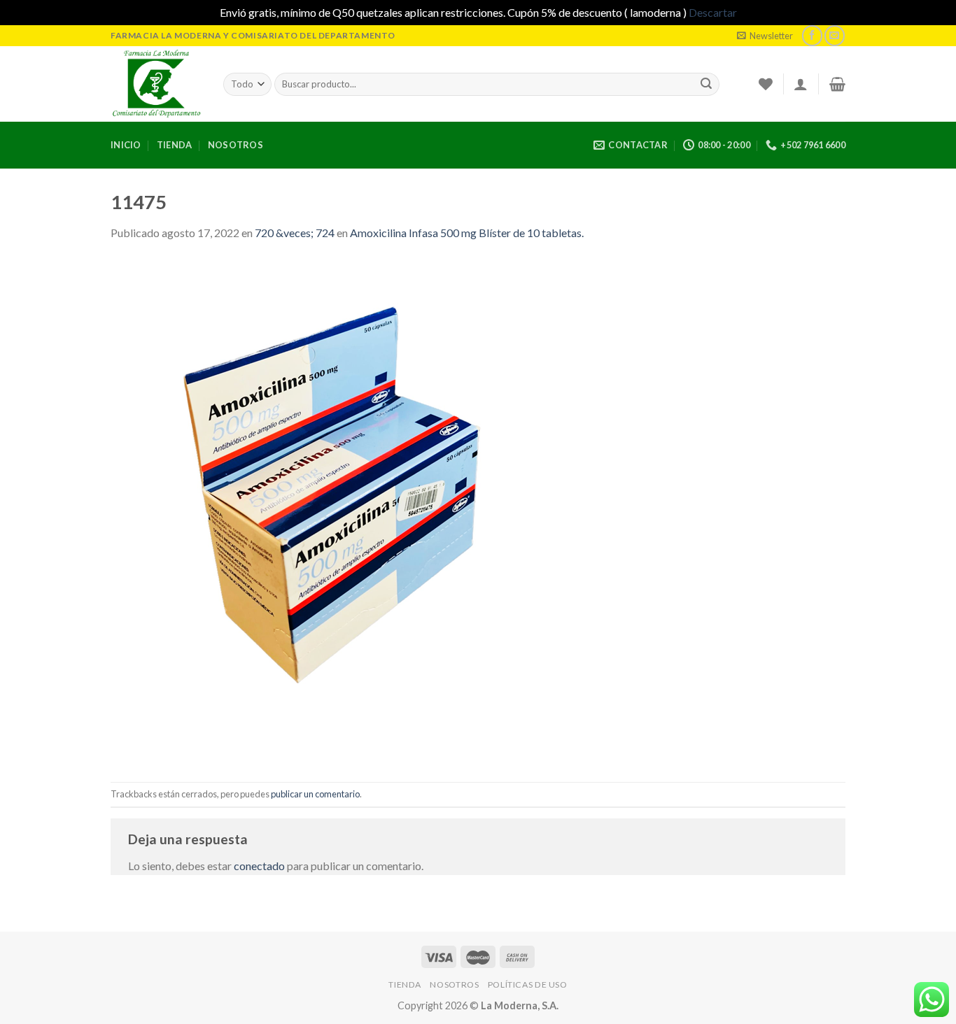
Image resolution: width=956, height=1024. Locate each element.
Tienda (174, 144)
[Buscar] (706, 84)
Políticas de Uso (528, 984)
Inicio (126, 144)
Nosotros (235, 144)
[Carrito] (837, 84)
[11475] (362, 510)
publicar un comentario (315, 793)
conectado (259, 865)
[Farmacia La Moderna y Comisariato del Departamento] (156, 84)
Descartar (713, 12)
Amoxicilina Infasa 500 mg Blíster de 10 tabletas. (467, 232)
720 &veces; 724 (295, 232)
